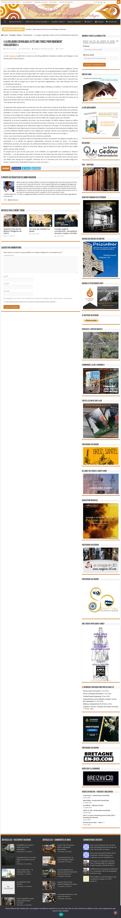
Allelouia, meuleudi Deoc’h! (92, 704)
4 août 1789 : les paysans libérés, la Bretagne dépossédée (65, 847)
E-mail (6, 284)
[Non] (118, 912)
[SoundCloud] (104, 2)
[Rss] (95, 2)
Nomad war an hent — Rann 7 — (94, 822)
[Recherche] (118, 2)
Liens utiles (52, 2)
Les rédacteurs (27, 2)
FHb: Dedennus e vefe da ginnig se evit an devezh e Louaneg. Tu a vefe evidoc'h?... (103, 879)
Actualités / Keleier (57, 22)
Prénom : (86, 46)
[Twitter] (99, 2)
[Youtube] (101, 2)
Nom (6, 276)
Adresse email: (88, 55)
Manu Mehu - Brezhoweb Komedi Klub (96, 800)
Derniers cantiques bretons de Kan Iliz (99, 687)
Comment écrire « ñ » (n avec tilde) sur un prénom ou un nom (26, 860)
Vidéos (89, 22)
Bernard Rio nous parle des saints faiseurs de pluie (42, 29)
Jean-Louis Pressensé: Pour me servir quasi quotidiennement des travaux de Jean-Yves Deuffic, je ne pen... (103, 847)
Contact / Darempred (66, 2)
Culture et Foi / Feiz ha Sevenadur (36, 22)
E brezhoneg (112, 22)
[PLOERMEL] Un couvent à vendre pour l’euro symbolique (25, 847)
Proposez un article (40, 2)
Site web (6, 291)
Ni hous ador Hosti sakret (91, 691)
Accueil (5, 21)
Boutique (100, 22)
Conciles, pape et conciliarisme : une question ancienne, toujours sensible (65, 231)
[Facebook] (96, 2)
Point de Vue (27, 35)
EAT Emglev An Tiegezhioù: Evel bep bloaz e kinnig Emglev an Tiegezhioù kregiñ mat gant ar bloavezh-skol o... (102, 863)
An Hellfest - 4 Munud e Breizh (93, 805)
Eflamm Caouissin (11, 49)
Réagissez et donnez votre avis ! (44, 49)
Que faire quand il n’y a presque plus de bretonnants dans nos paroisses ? (67, 872)
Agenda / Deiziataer (74, 22)
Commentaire (9, 255)
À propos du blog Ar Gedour (11, 2)
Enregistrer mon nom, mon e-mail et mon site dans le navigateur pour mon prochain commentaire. (39, 298)
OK (61, 914)
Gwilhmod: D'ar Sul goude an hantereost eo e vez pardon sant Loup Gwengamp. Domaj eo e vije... (104, 871)
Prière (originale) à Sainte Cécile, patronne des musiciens (25, 901)
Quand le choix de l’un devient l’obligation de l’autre (13, 231)
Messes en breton (15, 22)
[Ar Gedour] (60, 11)
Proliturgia (12, 56)
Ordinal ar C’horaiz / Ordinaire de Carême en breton (100, 707)
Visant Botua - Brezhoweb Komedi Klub (96, 795)
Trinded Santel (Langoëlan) (92, 696)
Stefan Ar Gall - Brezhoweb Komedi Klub (96, 810)
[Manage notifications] (115, 913)
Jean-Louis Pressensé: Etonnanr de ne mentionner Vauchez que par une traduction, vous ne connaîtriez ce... (102, 855)
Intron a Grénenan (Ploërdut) (93, 694)
